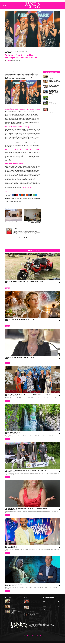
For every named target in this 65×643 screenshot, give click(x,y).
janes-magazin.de (10, 282)
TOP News (9, 52)
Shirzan (20, 201)
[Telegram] (36, 195)
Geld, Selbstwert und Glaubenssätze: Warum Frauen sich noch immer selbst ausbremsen (26, 508)
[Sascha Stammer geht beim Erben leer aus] (26, 614)
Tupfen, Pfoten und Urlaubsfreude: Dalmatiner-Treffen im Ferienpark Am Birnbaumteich (25, 470)
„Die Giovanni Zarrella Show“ (12, 546)
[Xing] (26, 237)
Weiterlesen (8, 288)
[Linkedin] (20, 195)
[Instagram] (15, 237)
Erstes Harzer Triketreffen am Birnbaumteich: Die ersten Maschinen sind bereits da (53, 76)
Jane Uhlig (9, 60)
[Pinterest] (17, 195)
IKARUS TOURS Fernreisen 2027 (54, 96)
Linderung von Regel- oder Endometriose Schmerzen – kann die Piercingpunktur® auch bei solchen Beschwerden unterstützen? (35, 608)
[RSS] (32, 635)
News (8, 51)
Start (6, 51)
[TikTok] (22, 237)
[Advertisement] (23, 65)
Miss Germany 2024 (37, 198)
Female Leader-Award (11, 198)
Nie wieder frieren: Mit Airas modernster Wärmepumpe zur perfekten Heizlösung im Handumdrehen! (12, 222)
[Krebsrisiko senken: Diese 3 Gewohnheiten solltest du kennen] (45, 81)
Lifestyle (7, 585)
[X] (15, 195)
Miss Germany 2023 (30, 198)
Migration (21, 198)
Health (6, 320)
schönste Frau (7, 201)
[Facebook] (13, 195)
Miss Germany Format (17, 199)
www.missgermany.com (27, 187)
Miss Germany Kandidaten (24, 199)
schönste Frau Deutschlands (14, 201)
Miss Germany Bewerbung (9, 199)
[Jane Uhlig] (6, 60)
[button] (5, 5)
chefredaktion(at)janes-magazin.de (43, 628)
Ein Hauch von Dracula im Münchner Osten (15, 584)
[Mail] (19, 237)
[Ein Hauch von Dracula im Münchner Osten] (32, 569)
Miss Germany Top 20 (32, 199)
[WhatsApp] (34, 195)
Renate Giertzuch (10, 395)
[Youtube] (24, 237)
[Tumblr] (24, 195)
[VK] (29, 195)
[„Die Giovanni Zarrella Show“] (32, 531)
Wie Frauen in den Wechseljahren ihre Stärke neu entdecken (19, 357)
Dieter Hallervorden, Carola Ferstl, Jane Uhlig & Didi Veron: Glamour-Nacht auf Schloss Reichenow (28, 394)
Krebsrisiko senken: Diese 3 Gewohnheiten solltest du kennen (20, 319)
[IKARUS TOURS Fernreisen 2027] (45, 98)
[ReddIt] (22, 195)
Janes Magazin (17, 198)
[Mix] (27, 195)
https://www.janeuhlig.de (17, 230)
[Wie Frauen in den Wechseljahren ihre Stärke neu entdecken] (45, 86)
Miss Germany (25, 198)
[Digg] (31, 195)
